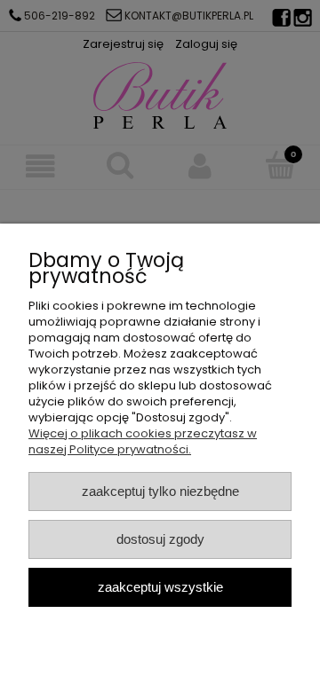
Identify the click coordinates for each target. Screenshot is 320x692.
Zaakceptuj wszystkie (160, 586)
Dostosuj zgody (160, 539)
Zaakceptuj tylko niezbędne (160, 491)
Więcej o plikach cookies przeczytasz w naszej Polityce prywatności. (142, 441)
